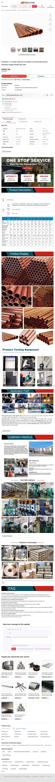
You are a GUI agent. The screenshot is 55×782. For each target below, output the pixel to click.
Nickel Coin (35, 751)
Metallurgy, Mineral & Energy (10, 10)
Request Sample (26, 79)
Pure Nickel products (45, 736)
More (2, 771)
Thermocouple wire (5, 736)
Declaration (42, 776)
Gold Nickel (43, 751)
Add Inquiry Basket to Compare (28, 54)
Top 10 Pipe (5, 768)
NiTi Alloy (16, 736)
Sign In (3, 112)
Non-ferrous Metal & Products (23, 10)
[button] (49, 121)
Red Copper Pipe (46, 765)
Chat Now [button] (41, 76)
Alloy (4, 751)
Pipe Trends (13, 768)
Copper (9, 751)
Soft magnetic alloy (32, 734)
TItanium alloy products (33, 736)
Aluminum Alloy (44, 731)
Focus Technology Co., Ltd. (18, 776)
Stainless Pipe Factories (42, 762)
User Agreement (35, 776)
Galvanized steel (31, 731)
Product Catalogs (22, 728)
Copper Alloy (4, 734)
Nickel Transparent (7, 755)
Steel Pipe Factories (19, 762)
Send (14, 649)
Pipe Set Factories (30, 762)
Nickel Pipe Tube (35, 765)
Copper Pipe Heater (14, 765)
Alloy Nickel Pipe (25, 765)
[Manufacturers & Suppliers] (27, 2)
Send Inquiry (14, 76)
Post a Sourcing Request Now (42, 649)
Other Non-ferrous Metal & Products (22, 751)
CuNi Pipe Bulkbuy (23, 768)
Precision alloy (17, 734)
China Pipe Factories (7, 762)
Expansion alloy (44, 734)
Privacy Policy (48, 776)
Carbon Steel (17, 731)
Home (2, 10)
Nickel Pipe (5, 765)
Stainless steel (4, 731)
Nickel (32, 10)
